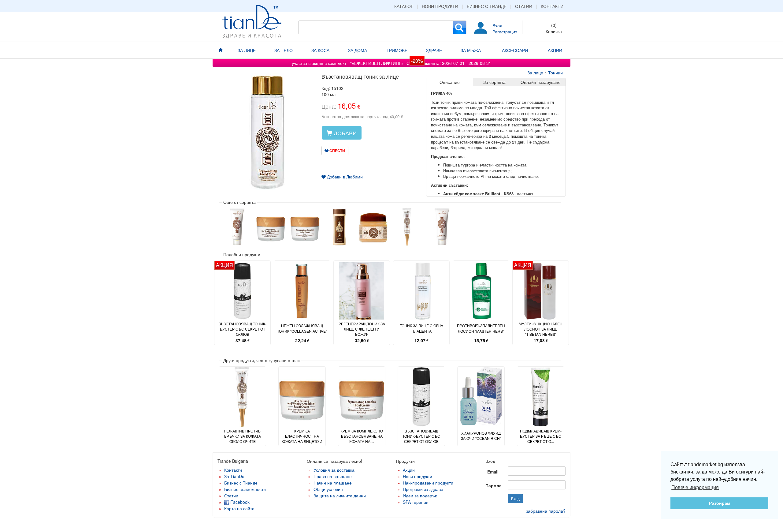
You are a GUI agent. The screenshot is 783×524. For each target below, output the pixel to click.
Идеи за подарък (420, 495)
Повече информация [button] (695, 487)
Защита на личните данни (340, 495)
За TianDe (234, 476)
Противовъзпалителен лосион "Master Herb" (481, 328)
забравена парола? (546, 511)
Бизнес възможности (245, 489)
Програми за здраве (423, 489)
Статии (523, 6)
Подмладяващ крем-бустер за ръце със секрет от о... (541, 436)
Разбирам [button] (719, 503)
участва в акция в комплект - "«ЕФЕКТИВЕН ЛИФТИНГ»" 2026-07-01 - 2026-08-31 (391, 63)
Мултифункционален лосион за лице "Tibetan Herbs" (540, 329)
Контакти (552, 6)
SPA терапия (416, 502)
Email (493, 472)
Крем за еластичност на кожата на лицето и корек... (302, 438)
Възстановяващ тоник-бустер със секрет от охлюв (242, 329)
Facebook (239, 502)
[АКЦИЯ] (242, 290)
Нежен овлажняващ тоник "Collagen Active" (302, 328)
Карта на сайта (239, 508)
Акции (409, 470)
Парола (493, 485)
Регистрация (505, 31)
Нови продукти (440, 6)
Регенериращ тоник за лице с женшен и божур (362, 329)
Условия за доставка (334, 470)
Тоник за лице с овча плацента (421, 328)
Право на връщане (333, 476)
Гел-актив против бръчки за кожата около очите (242, 436)
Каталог (403, 6)
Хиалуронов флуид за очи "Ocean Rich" (481, 435)
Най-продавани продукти (428, 483)
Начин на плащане (333, 483)
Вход (497, 25)
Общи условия (328, 489)
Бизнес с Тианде (487, 6)
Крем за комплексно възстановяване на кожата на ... (361, 436)
